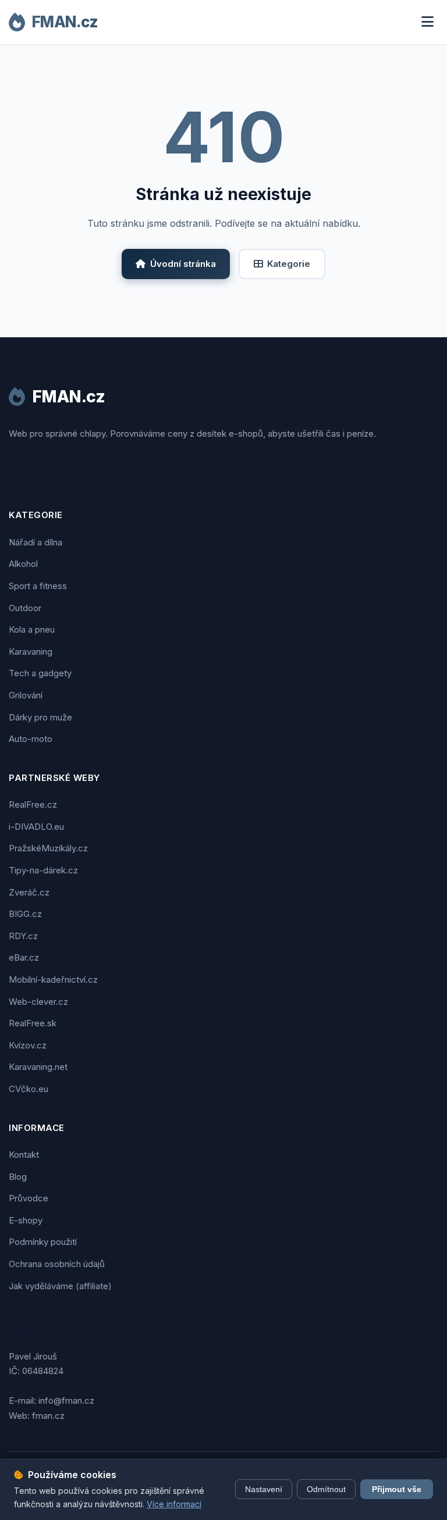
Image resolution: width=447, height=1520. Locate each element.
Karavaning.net (38, 1066)
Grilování (25, 695)
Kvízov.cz (28, 1045)
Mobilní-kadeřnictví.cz (53, 979)
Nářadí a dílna (35, 542)
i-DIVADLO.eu (36, 826)
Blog (18, 1176)
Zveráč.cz (29, 892)
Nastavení (263, 1489)
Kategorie (288, 263)
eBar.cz (24, 957)
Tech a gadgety (40, 673)
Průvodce (28, 1198)
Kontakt (24, 1154)
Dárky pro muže (40, 717)
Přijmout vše (396, 1489)
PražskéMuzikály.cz (48, 848)
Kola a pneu (32, 629)
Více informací (174, 1504)
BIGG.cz (25, 913)
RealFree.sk (32, 1023)
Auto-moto (30, 738)
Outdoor (25, 607)
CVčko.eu (28, 1088)
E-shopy (25, 1220)
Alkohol (23, 563)
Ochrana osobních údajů (57, 1263)
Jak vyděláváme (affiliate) (60, 1285)
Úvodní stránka (183, 263)
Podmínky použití (43, 1241)
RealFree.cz (33, 804)
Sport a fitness (38, 585)
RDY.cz (23, 935)
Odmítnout (326, 1489)
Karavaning (30, 651)
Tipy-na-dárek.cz (43, 870)
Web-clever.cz (38, 1001)
